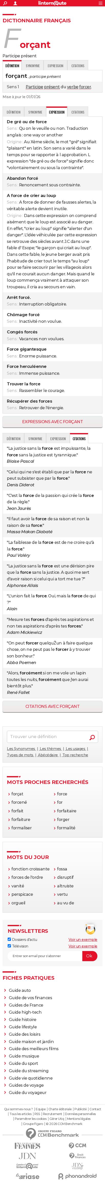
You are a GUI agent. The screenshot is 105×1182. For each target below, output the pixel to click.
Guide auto (20, 990)
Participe (34, 86)
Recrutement (52, 1114)
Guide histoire (22, 1019)
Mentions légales (78, 1119)
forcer (85, 86)
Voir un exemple (83, 939)
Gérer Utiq (56, 1119)
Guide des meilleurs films (34, 1048)
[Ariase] (27, 1176)
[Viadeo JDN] (77, 1166)
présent (52, 86)
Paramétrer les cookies (30, 1119)
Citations (77, 65)
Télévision (19, 946)
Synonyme (33, 65)
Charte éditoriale (60, 1109)
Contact (95, 1109)
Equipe (40, 1109)
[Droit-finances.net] (77, 1156)
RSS (37, 1114)
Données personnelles (80, 1114)
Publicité (80, 1109)
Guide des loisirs (25, 1034)
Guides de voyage (26, 1085)
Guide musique (24, 1056)
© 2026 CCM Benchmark (64, 1124)
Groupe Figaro (33, 1124)
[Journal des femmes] (27, 1146)
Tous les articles (20, 1114)
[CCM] (77, 1146)
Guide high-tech (25, 1012)
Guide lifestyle (23, 1027)
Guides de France (26, 1005)
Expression (55, 65)
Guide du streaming (29, 1070)
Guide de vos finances (30, 997)
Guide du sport (23, 1063)
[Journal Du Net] (27, 1156)
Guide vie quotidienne (31, 1078)
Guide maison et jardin (31, 1041)
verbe (72, 86)
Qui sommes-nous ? (18, 1109)
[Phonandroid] (77, 1176)
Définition (13, 112)
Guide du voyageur (28, 1092)
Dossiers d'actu (24, 939)
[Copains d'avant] (27, 1166)
